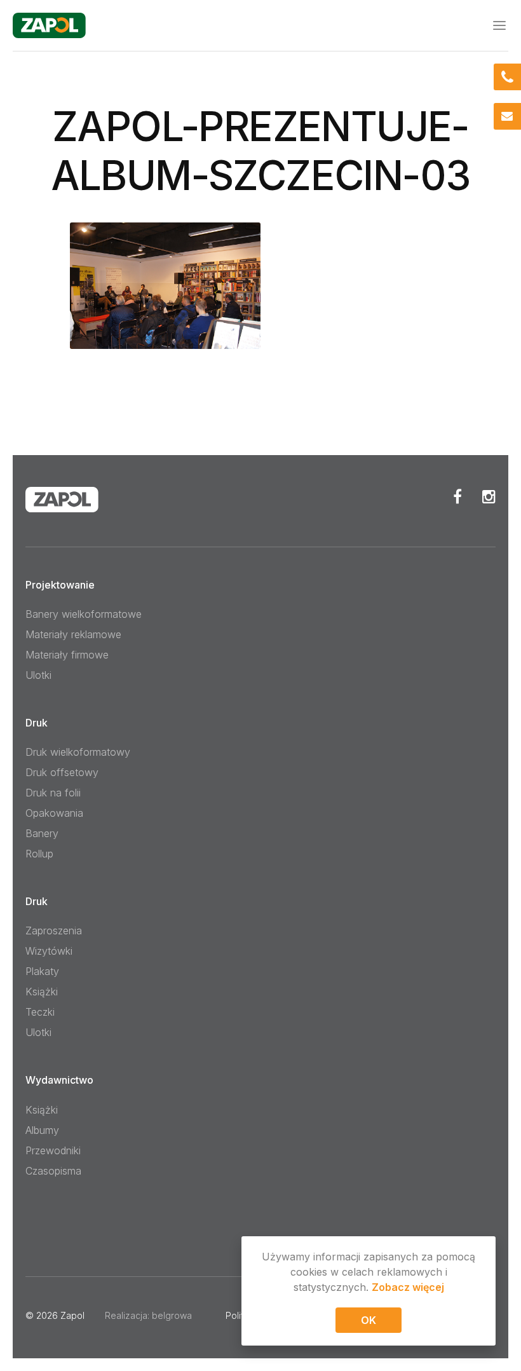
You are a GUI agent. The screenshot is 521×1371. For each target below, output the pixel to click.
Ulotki (38, 675)
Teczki (40, 1012)
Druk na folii (53, 792)
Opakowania (54, 813)
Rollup (39, 853)
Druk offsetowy (61, 772)
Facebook (457, 496)
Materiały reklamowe (73, 634)
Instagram (489, 496)
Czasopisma (53, 1170)
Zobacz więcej (408, 1287)
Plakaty (42, 971)
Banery (41, 833)
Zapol (72, 1315)
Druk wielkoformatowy (77, 752)
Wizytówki (48, 951)
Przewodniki (53, 1150)
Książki (41, 991)
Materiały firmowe (67, 654)
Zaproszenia (53, 930)
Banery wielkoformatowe (83, 614)
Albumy (42, 1130)
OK (368, 1320)
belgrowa (172, 1315)
